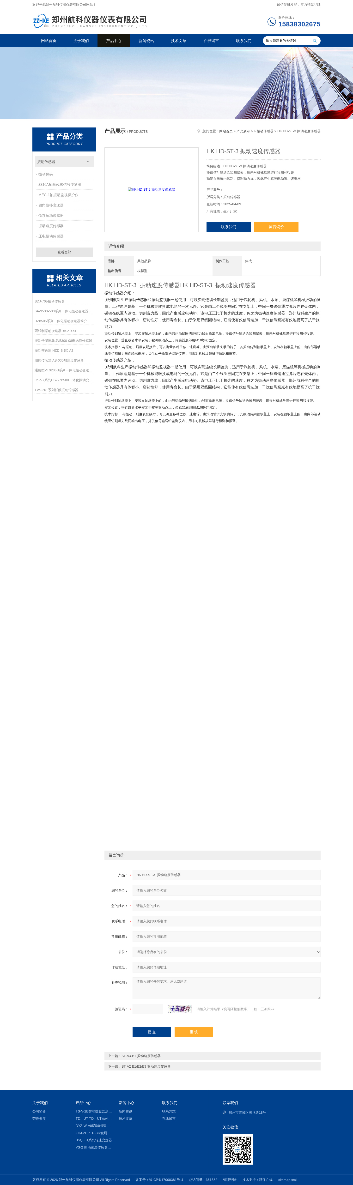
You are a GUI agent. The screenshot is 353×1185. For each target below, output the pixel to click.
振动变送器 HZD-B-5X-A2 (54, 350)
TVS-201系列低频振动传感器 (56, 390)
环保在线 (266, 1180)
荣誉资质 (39, 1118)
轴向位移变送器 (51, 205)
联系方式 (169, 1111)
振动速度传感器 (51, 226)
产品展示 (243, 131)
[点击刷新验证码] (180, 1009)
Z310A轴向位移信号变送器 (59, 184)
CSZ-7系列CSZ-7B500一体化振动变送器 (64, 380)
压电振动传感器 (51, 236)
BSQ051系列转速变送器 (94, 1140)
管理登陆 (230, 1180)
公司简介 (39, 1111)
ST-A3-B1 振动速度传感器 (141, 1056)
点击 (88, 161)
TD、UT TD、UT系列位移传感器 (94, 1118)
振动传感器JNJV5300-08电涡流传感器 (63, 341)
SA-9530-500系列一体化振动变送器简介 (64, 311)
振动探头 (45, 174)
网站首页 (48, 41)
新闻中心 (126, 1103)
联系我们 (243, 41)
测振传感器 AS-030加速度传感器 (59, 360)
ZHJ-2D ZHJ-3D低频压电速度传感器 (94, 1133)
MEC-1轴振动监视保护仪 (58, 195)
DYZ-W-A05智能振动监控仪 (94, 1126)
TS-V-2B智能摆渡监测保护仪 (94, 1111)
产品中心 (114, 41)
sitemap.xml (287, 1180)
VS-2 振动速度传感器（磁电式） (94, 1147)
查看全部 (64, 252)
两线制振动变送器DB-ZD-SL (56, 331)
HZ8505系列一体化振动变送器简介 (61, 321)
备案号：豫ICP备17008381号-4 (159, 1180)
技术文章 (178, 41)
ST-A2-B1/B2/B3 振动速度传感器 (146, 1066)
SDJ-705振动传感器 (50, 301)
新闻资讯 (146, 41)
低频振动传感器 (51, 215)
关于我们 (81, 41)
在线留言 (211, 41)
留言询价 (276, 227)
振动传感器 (46, 162)
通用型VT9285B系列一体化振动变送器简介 (64, 370)
